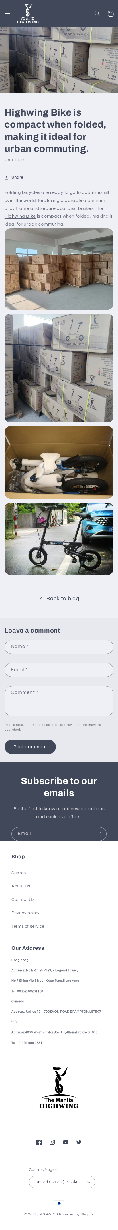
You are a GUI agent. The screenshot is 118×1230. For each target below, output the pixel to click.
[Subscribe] (99, 834)
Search (18, 873)
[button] (7, 13)
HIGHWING (48, 1214)
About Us (20, 886)
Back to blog (62, 598)
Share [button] (17, 177)
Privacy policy (25, 913)
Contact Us (22, 899)
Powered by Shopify (76, 1214)
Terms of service (27, 926)
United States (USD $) (56, 1182)
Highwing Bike (20, 216)
